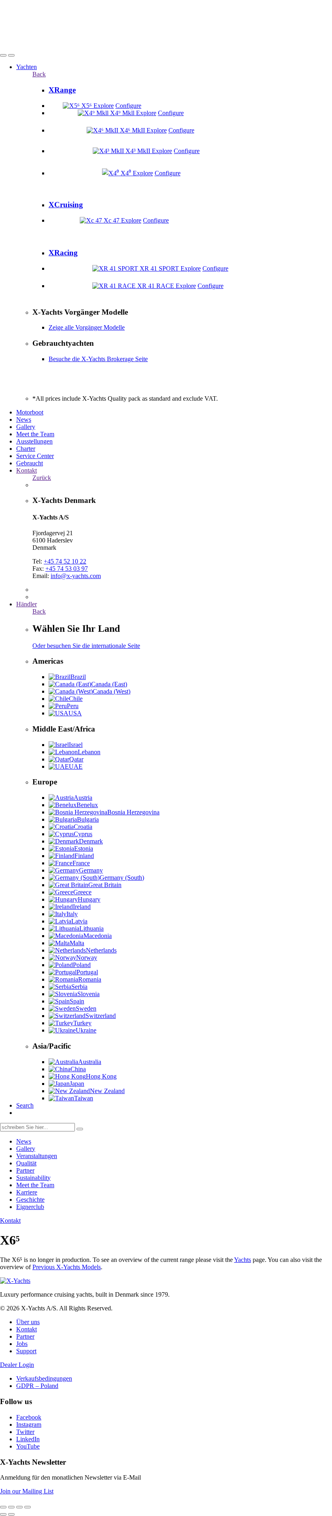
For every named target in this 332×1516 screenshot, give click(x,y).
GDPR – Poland (37, 1385)
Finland (84, 855)
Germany (91, 870)
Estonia (83, 848)
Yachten (26, 66)
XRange (62, 90)
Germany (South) (122, 877)
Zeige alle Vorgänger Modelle (87, 327)
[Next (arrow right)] (11, 1514)
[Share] (11, 1507)
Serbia (79, 986)
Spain (77, 1001)
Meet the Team (35, 434)
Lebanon (89, 752)
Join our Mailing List (26, 1491)
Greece (82, 892)
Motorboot (29, 412)
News (23, 419)
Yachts (242, 1259)
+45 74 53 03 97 (66, 568)
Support (26, 1351)
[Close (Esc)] (3, 1507)
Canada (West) (111, 691)
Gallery (25, 426)
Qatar (76, 759)
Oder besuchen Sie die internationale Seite (86, 645)
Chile (76, 698)
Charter (25, 448)
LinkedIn (28, 1439)
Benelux (87, 804)
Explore (104, 105)
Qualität (26, 1163)
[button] (3, 55)
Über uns (28, 1321)
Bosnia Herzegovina (133, 812)
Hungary (89, 899)
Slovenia (88, 993)
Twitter (25, 1431)
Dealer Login (17, 1364)
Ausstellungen (34, 441)
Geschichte (30, 1199)
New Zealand (107, 1090)
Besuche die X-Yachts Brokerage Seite (98, 358)
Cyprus (83, 834)
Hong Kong (101, 1076)
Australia (89, 1061)
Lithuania (91, 928)
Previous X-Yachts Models (66, 1267)
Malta (77, 943)
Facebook (28, 1417)
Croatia (83, 826)
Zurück (41, 477)
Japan (77, 1083)
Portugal (87, 972)
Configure (128, 105)
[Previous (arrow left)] (3, 1514)
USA (75, 713)
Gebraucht (29, 463)
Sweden (86, 1008)
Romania (89, 979)
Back (39, 74)
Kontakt (26, 470)
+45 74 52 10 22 (65, 561)
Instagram (28, 1424)
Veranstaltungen (36, 1155)
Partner (25, 1170)
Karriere (26, 1192)
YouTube (28, 1446)
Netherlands (101, 950)
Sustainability (33, 1177)
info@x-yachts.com (76, 575)
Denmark (91, 841)
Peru (73, 705)
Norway (86, 957)
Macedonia (97, 935)
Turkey (82, 1023)
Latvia (79, 921)
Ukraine (86, 1030)
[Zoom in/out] (27, 1507)
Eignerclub (30, 1206)
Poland (82, 964)
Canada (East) (109, 684)
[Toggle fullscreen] (19, 1507)
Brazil (78, 676)
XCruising (66, 204)
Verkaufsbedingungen (44, 1378)
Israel (76, 744)
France (81, 863)
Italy (72, 913)
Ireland (82, 906)
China (78, 1069)
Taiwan (83, 1098)
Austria (83, 797)
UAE (76, 766)
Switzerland (100, 1015)
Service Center (35, 455)
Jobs (22, 1343)
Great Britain (104, 884)
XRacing (63, 252)
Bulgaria (88, 819)
